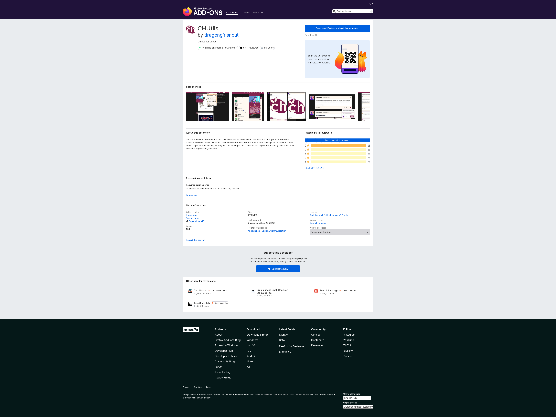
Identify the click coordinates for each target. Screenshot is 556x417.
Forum (218, 366)
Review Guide (223, 377)
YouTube (348, 340)
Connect (316, 334)
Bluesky (348, 350)
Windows (252, 340)
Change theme (350, 403)
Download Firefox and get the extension (337, 28)
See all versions (318, 223)
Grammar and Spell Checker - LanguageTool (273, 291)
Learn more (191, 195)
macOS (251, 345)
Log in (370, 3)
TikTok (347, 345)
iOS (249, 350)
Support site (192, 218)
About (218, 334)
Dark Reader (200, 290)
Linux (250, 361)
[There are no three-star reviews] (338, 153)
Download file (311, 35)
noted (210, 394)
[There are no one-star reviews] (338, 161)
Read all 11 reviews (314, 168)
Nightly (283, 334)
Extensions (232, 12)
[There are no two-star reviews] (338, 157)
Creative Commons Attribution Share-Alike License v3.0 (280, 394)
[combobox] (352, 11)
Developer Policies (226, 356)
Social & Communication (274, 231)
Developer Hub (224, 350)
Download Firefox (257, 334)
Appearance (254, 231)
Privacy (186, 387)
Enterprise (285, 351)
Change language (351, 394)
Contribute (317, 340)
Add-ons (220, 329)
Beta (282, 340)
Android (251, 356)
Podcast (348, 356)
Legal (209, 387)
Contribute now (279, 268)
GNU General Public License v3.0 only (329, 215)
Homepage (191, 215)
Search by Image (329, 290)
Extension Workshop (227, 345)
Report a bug (223, 372)
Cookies (198, 387)
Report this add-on (195, 240)
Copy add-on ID (196, 221)
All (248, 366)
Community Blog (225, 361)
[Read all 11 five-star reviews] (338, 145)
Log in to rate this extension (337, 140)
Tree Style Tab (202, 303)
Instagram (349, 334)
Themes (245, 12)
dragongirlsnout (221, 35)
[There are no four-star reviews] (338, 149)
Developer (317, 345)
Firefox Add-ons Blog (228, 340)
